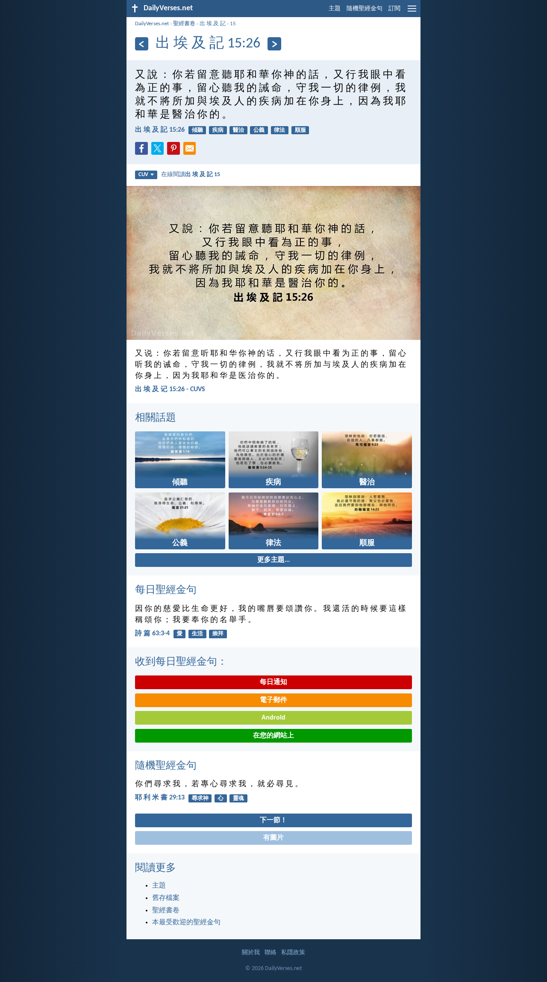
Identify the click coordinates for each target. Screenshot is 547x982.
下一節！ (273, 820)
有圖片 (273, 838)
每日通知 (273, 682)
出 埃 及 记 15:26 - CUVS (170, 389)
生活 (197, 634)
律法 (279, 130)
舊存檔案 (165, 898)
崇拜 (218, 634)
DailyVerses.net (152, 24)
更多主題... (273, 560)
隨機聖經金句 (364, 9)
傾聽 (197, 130)
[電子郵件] (191, 150)
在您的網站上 (273, 735)
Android (273, 717)
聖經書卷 (184, 24)
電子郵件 (273, 700)
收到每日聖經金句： (181, 662)
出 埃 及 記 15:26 (160, 130)
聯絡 (270, 953)
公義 (259, 130)
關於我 (251, 953)
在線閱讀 (190, 174)
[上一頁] (141, 43)
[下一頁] (274, 43)
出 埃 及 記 (213, 24)
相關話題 (155, 418)
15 (233, 24)
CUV (143, 174)
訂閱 (394, 9)
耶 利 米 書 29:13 (160, 797)
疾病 (218, 130)
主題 (335, 9)
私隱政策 (293, 953)
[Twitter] (159, 150)
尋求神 (200, 798)
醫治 (238, 130)
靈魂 (238, 798)
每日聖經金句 (166, 590)
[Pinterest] (175, 150)
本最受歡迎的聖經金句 (186, 922)
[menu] (412, 12)
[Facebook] (143, 150)
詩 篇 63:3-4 (152, 633)
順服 (300, 130)
